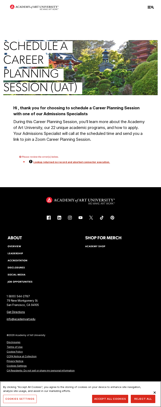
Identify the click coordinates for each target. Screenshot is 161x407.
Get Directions (16, 312)
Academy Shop (95, 246)
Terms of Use (15, 346)
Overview (14, 246)
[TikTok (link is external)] (101, 217)
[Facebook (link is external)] (48, 217)
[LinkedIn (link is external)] (59, 217)
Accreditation (17, 261)
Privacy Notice (15, 361)
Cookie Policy (15, 351)
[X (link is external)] (91, 217)
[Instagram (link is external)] (70, 217)
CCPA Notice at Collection (22, 356)
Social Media (17, 275)
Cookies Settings (17, 365)
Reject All (143, 398)
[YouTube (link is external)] (80, 217)
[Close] (154, 392)
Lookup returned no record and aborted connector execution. (71, 162)
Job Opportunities (20, 282)
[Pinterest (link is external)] (112, 217)
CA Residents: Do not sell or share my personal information (41, 370)
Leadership (15, 253)
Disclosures (13, 342)
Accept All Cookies (110, 398)
